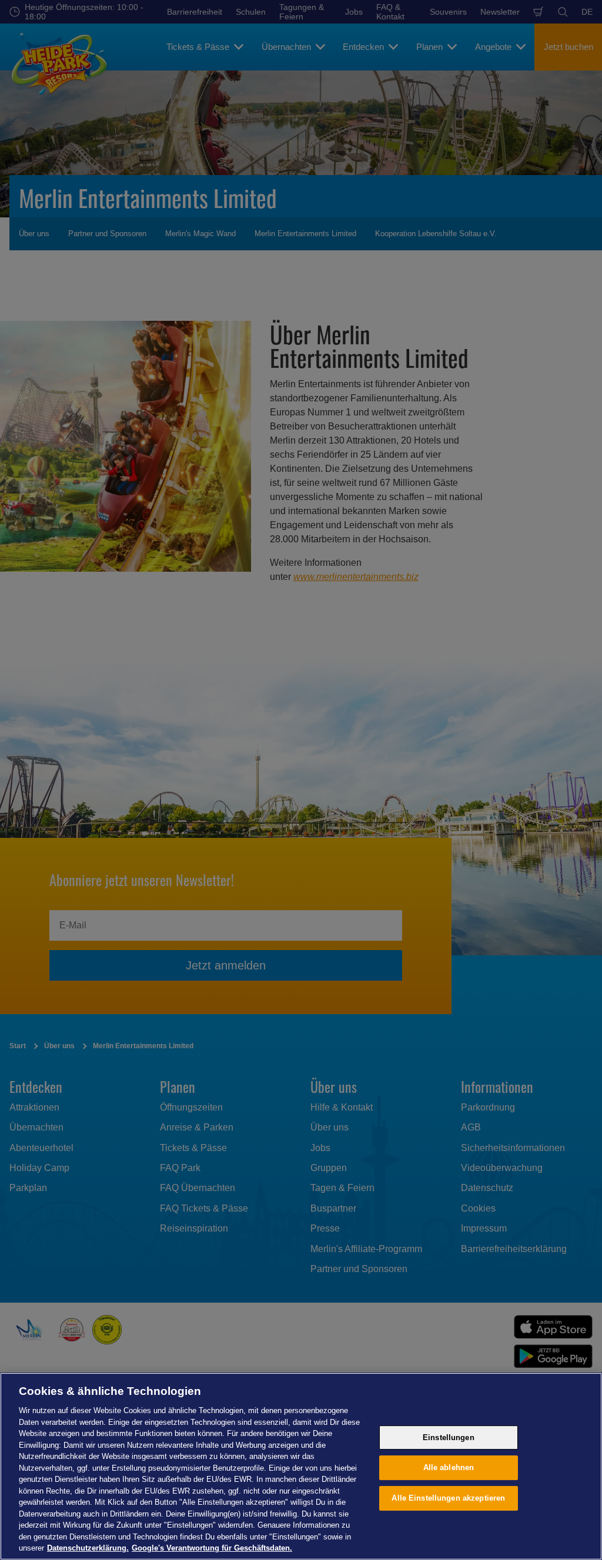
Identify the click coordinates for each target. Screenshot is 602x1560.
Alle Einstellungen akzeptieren (448, 1498)
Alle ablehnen (448, 1467)
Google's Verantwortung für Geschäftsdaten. (212, 1548)
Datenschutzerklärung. (88, 1548)
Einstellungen (448, 1437)
